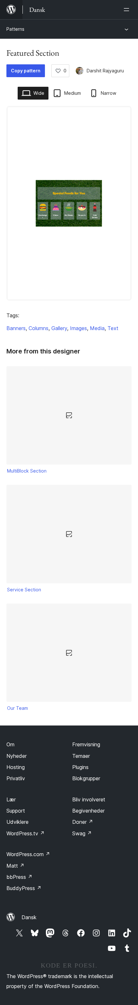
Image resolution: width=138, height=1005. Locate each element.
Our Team (17, 708)
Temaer (81, 756)
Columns (38, 328)
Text (113, 328)
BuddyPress (23, 888)
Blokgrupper (86, 778)
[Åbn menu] (127, 9)
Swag (82, 833)
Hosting (15, 767)
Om (10, 744)
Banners (16, 328)
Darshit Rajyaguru (105, 70)
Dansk (29, 917)
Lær (11, 799)
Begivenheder (88, 810)
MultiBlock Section (27, 471)
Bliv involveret (88, 799)
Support (15, 810)
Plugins (80, 767)
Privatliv (15, 778)
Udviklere (17, 822)
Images (78, 328)
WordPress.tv (25, 833)
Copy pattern (25, 70)
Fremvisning (86, 744)
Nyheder (16, 756)
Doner (82, 822)
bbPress (19, 877)
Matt (15, 866)
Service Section (24, 589)
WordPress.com (28, 854)
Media (97, 328)
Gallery (59, 328)
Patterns (15, 29)
